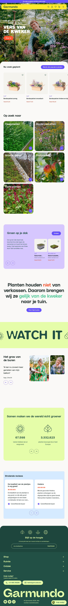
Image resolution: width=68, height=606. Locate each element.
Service (7, 571)
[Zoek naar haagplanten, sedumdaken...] (48, 7)
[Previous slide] (8, 263)
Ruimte (7, 562)
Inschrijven (51, 546)
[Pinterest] (9, 602)
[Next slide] (13, 263)
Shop (6, 557)
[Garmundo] (11, 7)
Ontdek (7, 566)
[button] (63, 6)
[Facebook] (5, 602)
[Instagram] (14, 602)
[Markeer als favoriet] (22, 75)
